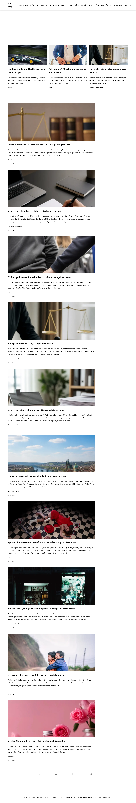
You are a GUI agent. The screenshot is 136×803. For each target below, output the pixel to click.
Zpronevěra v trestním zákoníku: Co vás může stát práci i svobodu (42, 542)
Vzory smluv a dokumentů (15, 226)
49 (73, 774)
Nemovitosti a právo (44, 5)
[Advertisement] (68, 25)
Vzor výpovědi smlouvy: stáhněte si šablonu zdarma (34, 211)
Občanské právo (59, 5)
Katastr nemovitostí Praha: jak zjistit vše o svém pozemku (37, 476)
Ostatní (83, 5)
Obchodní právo (73, 5)
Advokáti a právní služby (25, 5)
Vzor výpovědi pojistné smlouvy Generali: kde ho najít (36, 410)
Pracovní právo (93, 5)
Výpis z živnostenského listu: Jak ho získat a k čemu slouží (37, 741)
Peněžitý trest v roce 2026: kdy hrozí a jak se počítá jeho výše (39, 144)
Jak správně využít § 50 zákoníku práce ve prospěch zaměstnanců (41, 608)
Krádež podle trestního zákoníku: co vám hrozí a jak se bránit (39, 277)
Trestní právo (118, 5)
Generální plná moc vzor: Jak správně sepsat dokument (36, 675)
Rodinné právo (106, 5)
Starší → (92, 774)
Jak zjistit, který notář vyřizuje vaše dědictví (30, 343)
